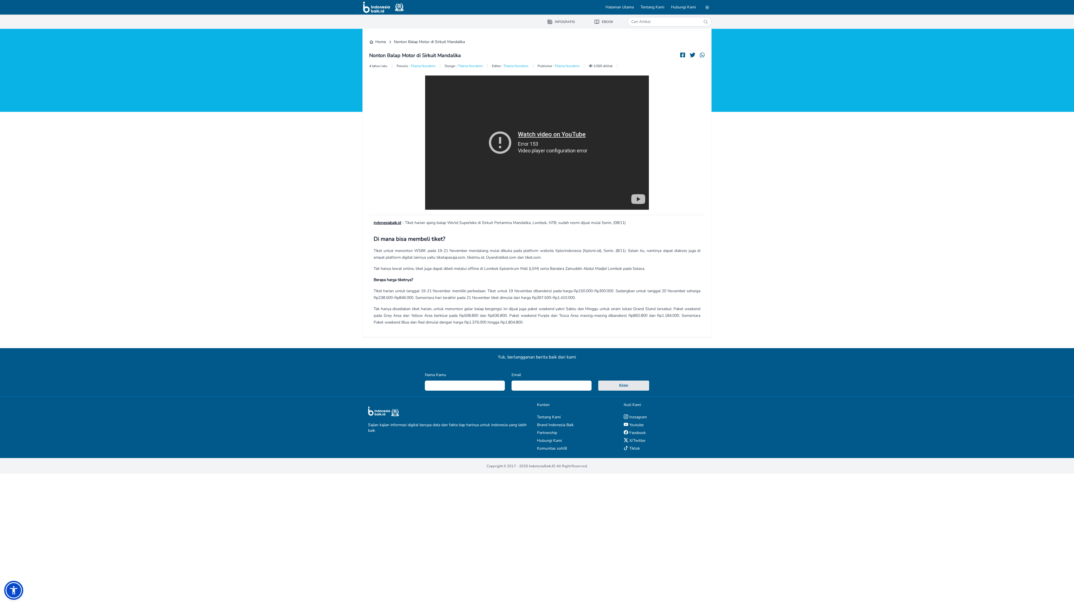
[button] (14, 590)
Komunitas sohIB (552, 448)
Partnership (547, 432)
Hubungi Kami (683, 7)
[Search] (705, 22)
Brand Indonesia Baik (555, 425)
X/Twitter (637, 440)
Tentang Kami (652, 7)
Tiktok (634, 448)
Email (516, 375)
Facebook (637, 432)
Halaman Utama (620, 7)
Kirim (623, 385)
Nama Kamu (435, 375)
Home (380, 41)
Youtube (636, 425)
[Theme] (707, 7)
